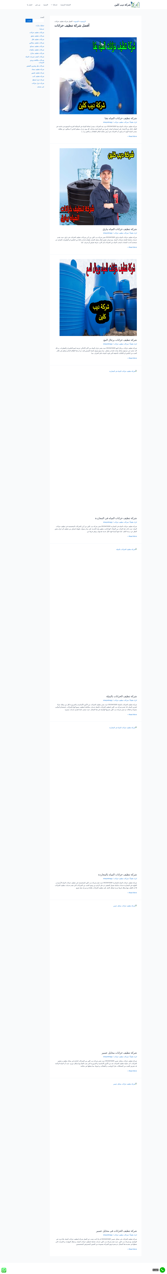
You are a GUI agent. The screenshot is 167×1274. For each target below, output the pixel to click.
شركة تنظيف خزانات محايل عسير (119, 1052)
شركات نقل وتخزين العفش (35, 66)
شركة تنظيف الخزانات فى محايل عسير (116, 1230)
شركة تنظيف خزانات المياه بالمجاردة (117, 874)
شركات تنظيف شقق (37, 36)
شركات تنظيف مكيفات (36, 50)
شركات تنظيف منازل (37, 53)
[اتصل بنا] (162, 1270)
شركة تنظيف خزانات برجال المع (120, 339)
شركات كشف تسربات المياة (35, 57)
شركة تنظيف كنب (38, 76)
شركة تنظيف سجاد (38, 69)
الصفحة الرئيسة (65, 5)
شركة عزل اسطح (38, 80)
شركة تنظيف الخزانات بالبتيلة (121, 696)
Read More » (132, 136)
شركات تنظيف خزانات (121, 122)
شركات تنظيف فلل (38, 39)
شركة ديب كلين (122, 4)
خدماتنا (55, 5)
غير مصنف (40, 87)
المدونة (45, 5)
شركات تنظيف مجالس (36, 43)
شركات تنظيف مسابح (37, 46)
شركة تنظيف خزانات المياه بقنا (121, 118)
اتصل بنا (29, 5)
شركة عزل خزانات (38, 83)
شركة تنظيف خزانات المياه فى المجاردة (116, 518)
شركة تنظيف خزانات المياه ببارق (120, 229)
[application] (52, 5)
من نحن (37, 5)
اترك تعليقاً (133, 122)
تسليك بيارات (40, 25)
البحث (42, 17)
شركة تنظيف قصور (37, 73)
